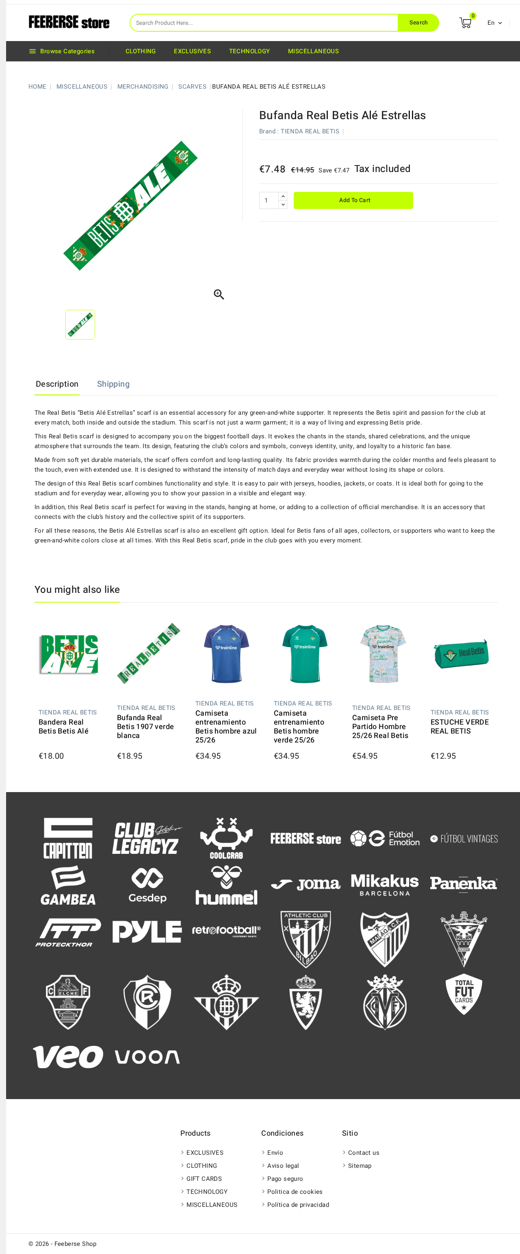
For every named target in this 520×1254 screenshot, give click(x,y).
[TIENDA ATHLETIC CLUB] (305, 939)
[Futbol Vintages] (464, 837)
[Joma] (305, 884)
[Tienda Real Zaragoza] (305, 1001)
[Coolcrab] (226, 837)
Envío (275, 1152)
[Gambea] (68, 884)
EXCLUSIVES (192, 51)
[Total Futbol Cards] (464, 993)
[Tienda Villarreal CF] (384, 1001)
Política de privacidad (298, 1204)
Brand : (269, 131)
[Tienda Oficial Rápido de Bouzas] (147, 1001)
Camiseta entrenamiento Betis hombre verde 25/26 (299, 727)
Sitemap (360, 1165)
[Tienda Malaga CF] (384, 939)
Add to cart (354, 200)
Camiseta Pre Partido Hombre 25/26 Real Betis (380, 727)
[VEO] (68, 1056)
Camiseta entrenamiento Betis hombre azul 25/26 (226, 727)
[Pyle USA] (147, 931)
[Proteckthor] (68, 931)
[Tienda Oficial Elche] (68, 1001)
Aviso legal (283, 1165)
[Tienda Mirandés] (464, 939)
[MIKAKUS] (384, 884)
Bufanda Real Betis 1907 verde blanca (145, 727)
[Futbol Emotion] (384, 837)
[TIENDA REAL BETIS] (226, 1001)
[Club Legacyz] (147, 837)
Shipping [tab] (113, 384)
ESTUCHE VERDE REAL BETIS (460, 727)
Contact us (363, 1152)
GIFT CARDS (204, 1178)
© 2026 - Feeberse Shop (62, 1243)
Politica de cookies (295, 1191)
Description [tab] (57, 384)
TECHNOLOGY (249, 51)
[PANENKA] (464, 884)
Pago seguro (285, 1178)
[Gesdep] (147, 884)
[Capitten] (68, 837)
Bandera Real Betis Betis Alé (64, 727)
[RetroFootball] (226, 931)
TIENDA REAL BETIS (310, 131)
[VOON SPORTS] (147, 1056)
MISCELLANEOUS (313, 51)
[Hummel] (226, 884)
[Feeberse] (305, 837)
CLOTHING (141, 51)
